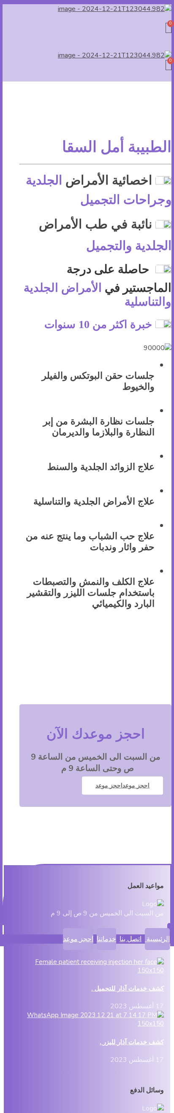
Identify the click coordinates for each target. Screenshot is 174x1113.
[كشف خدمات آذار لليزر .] (92, 1023)
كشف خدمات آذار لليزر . (132, 1042)
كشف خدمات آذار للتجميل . (127, 988)
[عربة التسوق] (168, 28)
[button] (87, 18)
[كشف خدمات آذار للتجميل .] (92, 970)
